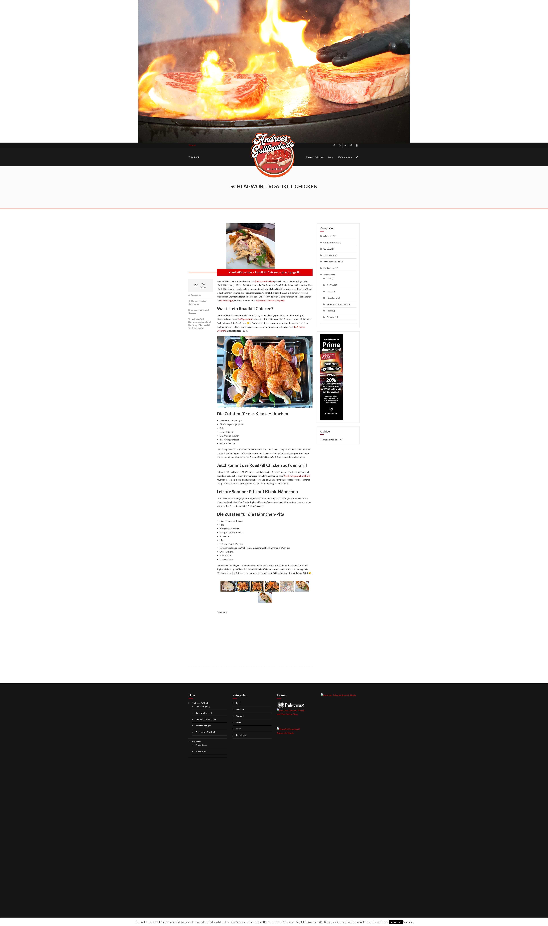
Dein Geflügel (226, 300)
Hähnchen (193, 322)
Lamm (329, 291)
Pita (200, 325)
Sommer (200, 328)
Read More (408, 922)
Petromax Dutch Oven (206, 719)
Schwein (331, 317)
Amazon (357, 145)
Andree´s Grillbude (315, 157)
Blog (330, 157)
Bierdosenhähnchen (264, 281)
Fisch (329, 278)
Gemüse (327, 249)
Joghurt (201, 322)
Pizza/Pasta (332, 298)
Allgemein (195, 310)
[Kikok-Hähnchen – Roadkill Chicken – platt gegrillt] (250, 247)
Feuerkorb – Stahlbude (206, 732)
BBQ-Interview (345, 157)
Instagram (339, 145)
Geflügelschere (245, 319)
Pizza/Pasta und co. (332, 261)
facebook (334, 145)
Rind (329, 310)
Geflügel (205, 310)
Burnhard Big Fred (204, 713)
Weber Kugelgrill (203, 725)
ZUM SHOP (194, 157)
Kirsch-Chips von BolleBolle (297, 476)
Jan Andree (196, 295)
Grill (202, 319)
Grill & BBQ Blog (203, 706)
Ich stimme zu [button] (396, 922)
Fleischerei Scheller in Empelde (270, 300)
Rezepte (192, 313)
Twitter (345, 145)
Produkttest (329, 268)
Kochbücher (328, 255)
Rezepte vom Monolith (337, 304)
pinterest (351, 145)
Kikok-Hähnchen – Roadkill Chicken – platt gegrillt (265, 272)
